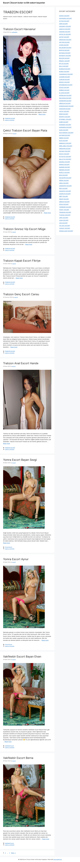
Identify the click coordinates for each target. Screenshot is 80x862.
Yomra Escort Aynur (16, 559)
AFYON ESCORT (64, 21)
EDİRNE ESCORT (64, 90)
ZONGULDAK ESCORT (66, 231)
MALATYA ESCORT (65, 159)
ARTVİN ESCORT (64, 42)
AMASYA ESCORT (64, 29)
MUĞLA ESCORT (64, 172)
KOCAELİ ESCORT (64, 151)
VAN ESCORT (63, 223)
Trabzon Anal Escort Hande (20, 363)
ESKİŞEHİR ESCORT (65, 101)
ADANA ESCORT (64, 16)
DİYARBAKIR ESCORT (65, 85)
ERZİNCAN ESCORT (65, 95)
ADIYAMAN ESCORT (65, 18)
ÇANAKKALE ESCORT (66, 74)
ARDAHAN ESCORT (65, 39)
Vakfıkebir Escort (9, 745)
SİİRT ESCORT (63, 196)
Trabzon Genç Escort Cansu (21, 294)
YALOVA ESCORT (64, 225)
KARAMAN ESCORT (65, 127)
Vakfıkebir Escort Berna (18, 757)
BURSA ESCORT (64, 71)
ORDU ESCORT (64, 183)
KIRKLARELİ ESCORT (65, 146)
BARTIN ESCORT (64, 50)
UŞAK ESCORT (64, 220)
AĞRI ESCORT (63, 24)
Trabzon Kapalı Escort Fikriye (21, 260)
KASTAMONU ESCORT (66, 132)
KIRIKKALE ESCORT (65, 143)
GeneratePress (58, 859)
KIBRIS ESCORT (64, 138)
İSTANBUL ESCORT (65, 119)
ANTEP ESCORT (64, 37)
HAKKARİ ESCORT (65, 109)
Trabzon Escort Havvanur (19, 29)
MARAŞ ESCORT (64, 164)
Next (13, 853)
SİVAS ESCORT (64, 204)
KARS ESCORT (63, 130)
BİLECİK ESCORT (64, 58)
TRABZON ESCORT (10, 118)
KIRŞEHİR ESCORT (65, 148)
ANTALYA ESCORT (65, 34)
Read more (42, 114)
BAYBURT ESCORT (65, 55)
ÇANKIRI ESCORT (64, 77)
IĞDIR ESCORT (63, 114)
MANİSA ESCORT (64, 162)
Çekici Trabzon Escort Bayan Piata (25, 130)
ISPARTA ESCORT (64, 117)
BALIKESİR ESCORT (65, 47)
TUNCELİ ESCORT (65, 215)
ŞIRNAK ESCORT (64, 202)
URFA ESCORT (63, 217)
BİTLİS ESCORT (64, 63)
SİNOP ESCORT (64, 199)
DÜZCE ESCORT (64, 87)
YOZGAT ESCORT (64, 228)
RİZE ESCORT (63, 188)
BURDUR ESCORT (64, 69)
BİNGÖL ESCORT (64, 61)
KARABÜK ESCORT (65, 124)
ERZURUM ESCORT (65, 98)
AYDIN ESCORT (64, 45)
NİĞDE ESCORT (64, 180)
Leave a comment (9, 120)
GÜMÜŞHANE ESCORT (66, 106)
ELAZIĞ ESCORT (64, 93)
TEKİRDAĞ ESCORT (65, 207)
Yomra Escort (8, 547)
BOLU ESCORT (64, 66)
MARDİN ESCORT (64, 167)
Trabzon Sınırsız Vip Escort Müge (24, 229)
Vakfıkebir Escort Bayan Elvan (22, 656)
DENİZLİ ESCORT (64, 82)
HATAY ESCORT (64, 111)
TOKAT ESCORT (64, 210)
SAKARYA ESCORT (65, 191)
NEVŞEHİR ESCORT (65, 178)
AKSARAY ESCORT (65, 26)
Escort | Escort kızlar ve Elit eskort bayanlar (24, 3)
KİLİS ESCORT (63, 140)
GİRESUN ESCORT (65, 103)
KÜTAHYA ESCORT (65, 156)
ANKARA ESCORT (64, 32)
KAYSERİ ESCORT (64, 135)
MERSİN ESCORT (64, 170)
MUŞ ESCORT (63, 175)
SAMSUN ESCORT (65, 194)
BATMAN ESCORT (65, 53)
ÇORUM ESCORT (64, 79)
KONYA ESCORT (64, 154)
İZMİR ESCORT (63, 122)
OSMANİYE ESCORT (65, 186)
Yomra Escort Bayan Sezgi (20, 459)
